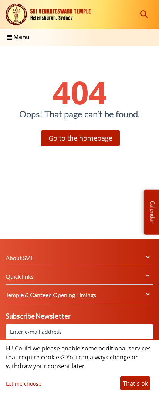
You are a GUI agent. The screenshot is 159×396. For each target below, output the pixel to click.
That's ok (135, 383)
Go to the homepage (80, 138)
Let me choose (23, 383)
